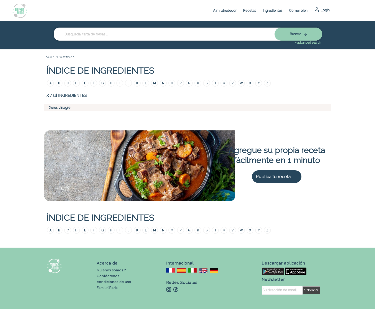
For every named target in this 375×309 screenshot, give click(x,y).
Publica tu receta (273, 176)
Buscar (296, 34)
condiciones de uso (114, 282)
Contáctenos (108, 276)
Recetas (249, 10)
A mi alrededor (225, 10)
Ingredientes (273, 10)
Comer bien (298, 10)
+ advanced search (308, 42)
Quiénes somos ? (111, 270)
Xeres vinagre (59, 107)
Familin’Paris (107, 288)
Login (325, 10)
